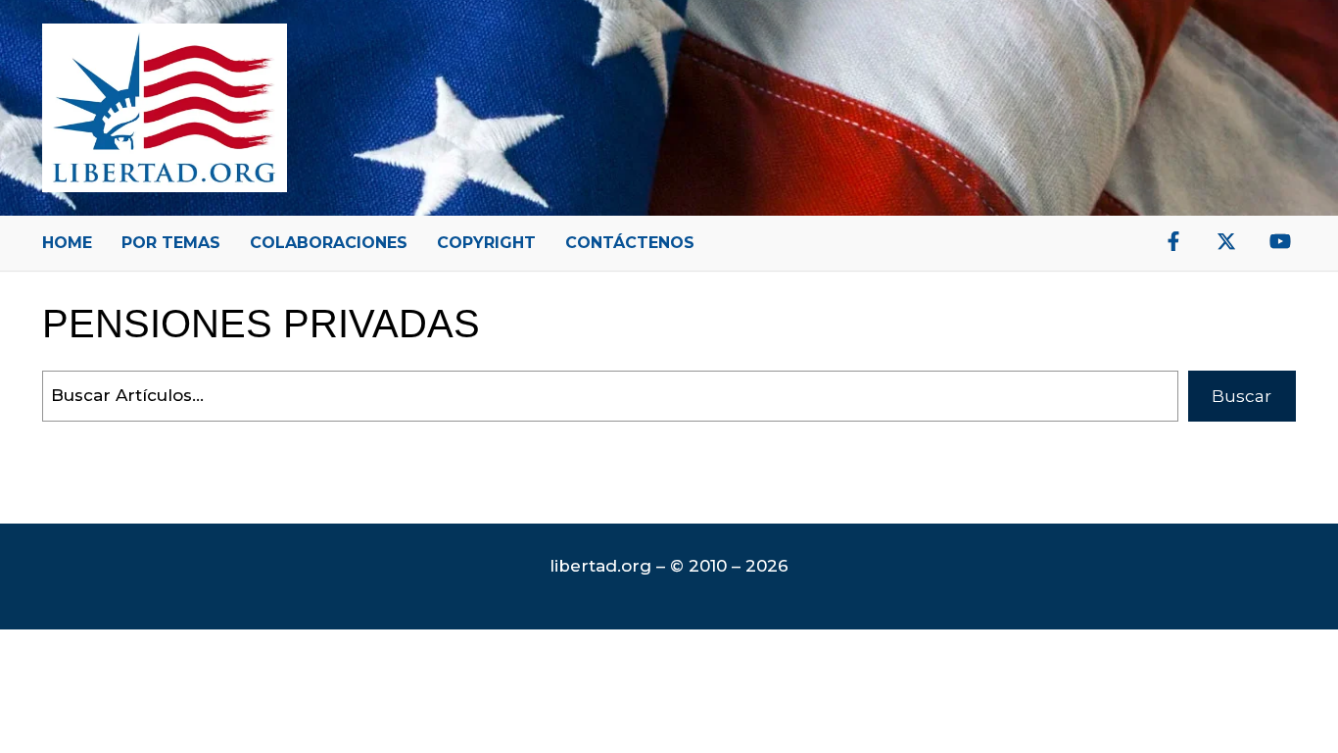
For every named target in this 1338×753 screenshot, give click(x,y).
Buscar (1241, 396)
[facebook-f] (1173, 241)
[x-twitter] (1226, 241)
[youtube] (1280, 241)
